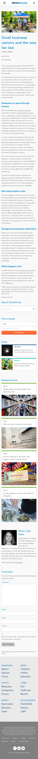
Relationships (28, 700)
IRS (19, 287)
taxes (3, 293)
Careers (32, 738)
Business (6, 707)
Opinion (6, 672)
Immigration (8, 690)
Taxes (4, 52)
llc (2, 289)
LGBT (23, 711)
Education (26, 676)
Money (10, 52)
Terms (13, 741)
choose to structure (24, 110)
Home (3, 651)
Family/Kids (26, 704)
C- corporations (30, 85)
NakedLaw (7, 665)
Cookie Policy (29, 734)
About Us (5, 741)
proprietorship (24, 289)
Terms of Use (31, 733)
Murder (24, 694)
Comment (5, 582)
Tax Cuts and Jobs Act (12, 66)
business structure (12, 287)
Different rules (6, 178)
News (4, 342)
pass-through (15, 289)
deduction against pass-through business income (18, 142)
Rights (5, 683)
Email (4, 618)
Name (4, 610)
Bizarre (5, 669)
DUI (22, 686)
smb (12, 291)
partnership (11, 116)
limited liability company (28, 287)
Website (4, 626)
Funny (5, 676)
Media (23, 738)
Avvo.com (5, 738)
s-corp (31, 289)
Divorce (24, 707)
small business (6, 291)
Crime (24, 683)
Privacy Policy (19, 734)
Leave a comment (7, 297)
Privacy (5, 694)
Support (15, 738)
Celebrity (25, 669)
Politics (24, 672)
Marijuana (7, 686)
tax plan (31, 291)
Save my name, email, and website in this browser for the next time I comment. (19, 638)
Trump (7, 293)
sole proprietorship (23, 116)
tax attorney (16, 221)
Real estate (7, 704)
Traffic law (26, 690)
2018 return (9, 283)
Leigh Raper (7, 59)
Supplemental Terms (9, 734)
